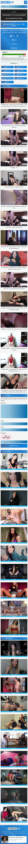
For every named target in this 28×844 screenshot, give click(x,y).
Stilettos (8, 82)
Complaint (14, 48)
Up (7, 2)
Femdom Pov (21, 67)
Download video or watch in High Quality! (15, 24)
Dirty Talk (8, 67)
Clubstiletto (8, 70)
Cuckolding (21, 70)
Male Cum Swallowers (8, 78)
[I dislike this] (17, 36)
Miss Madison (21, 78)
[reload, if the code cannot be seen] (6, 439)
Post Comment (14, 445)
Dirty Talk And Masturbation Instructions (8, 74)
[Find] (25, 6)
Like (13, 36)
